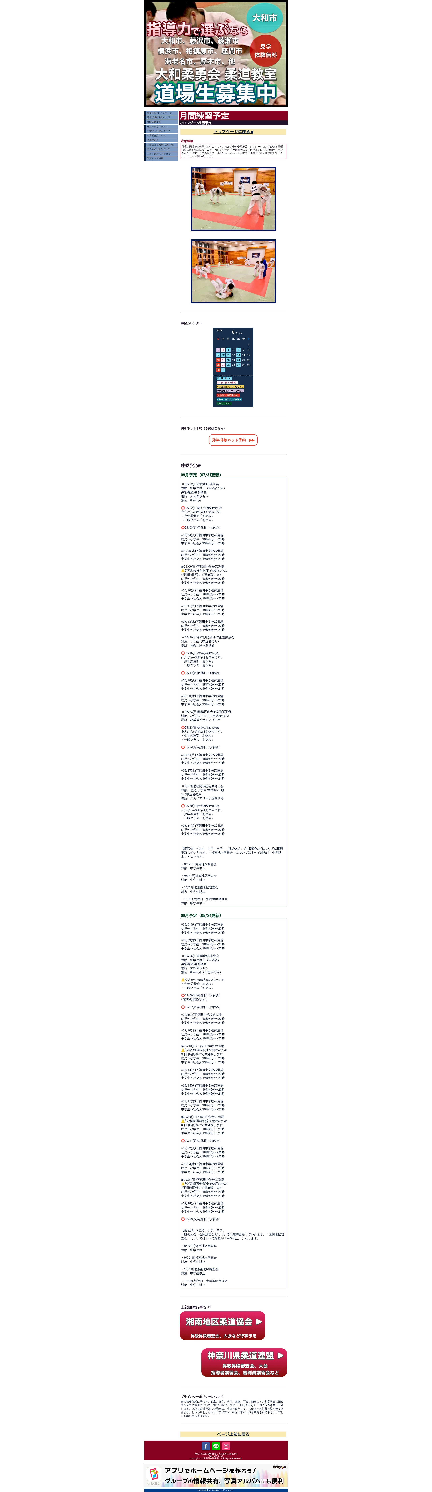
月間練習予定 (154, 122)
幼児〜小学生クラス (157, 126)
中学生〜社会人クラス (158, 131)
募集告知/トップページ (159, 113)
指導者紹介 (153, 140)
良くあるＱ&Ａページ (158, 149)
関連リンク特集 (155, 158)
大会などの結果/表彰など (160, 145)
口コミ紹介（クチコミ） (160, 154)
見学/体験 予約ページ (158, 117)
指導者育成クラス (156, 135)
